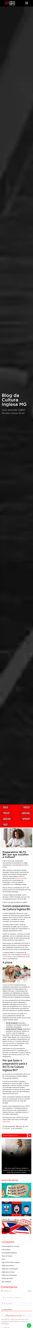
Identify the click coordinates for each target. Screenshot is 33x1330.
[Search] (29, 1135)
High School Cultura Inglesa (10, 1262)
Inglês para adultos (8, 1265)
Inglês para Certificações (10, 1269)
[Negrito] (2, 1303)
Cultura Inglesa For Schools (10, 1246)
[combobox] (14, 1135)
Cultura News (6, 1249)
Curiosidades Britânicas (9, 1253)
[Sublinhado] (7, 1303)
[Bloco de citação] (11, 1303)
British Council (19, 878)
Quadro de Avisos (7, 1278)
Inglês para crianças (8, 1272)
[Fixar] (9, 1303)
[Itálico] (4, 1303)
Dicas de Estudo (7, 1256)
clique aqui (6, 1121)
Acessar (29, 1291)
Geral (3, 1259)
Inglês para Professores (9, 1275)
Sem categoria (6, 1281)
